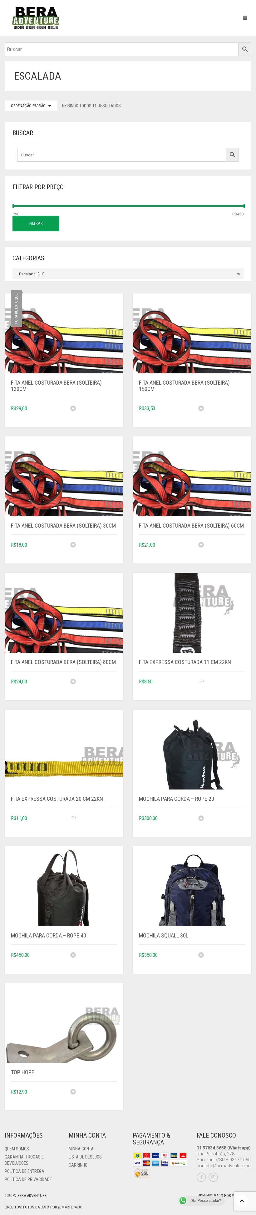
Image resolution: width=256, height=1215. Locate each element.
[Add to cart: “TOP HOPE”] (93, 1096)
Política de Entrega (24, 1171)
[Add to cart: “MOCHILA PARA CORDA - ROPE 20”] (221, 823)
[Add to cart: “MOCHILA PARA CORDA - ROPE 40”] (93, 959)
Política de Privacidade (28, 1179)
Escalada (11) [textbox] (128, 274)
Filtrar (36, 223)
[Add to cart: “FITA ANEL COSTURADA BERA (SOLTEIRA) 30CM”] (93, 549)
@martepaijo (70, 1207)
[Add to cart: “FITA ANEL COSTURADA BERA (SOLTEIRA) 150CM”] (221, 413)
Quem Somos (17, 1148)
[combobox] (128, 274)
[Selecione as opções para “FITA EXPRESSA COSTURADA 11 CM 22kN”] (221, 686)
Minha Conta (81, 1148)
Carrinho (78, 1165)
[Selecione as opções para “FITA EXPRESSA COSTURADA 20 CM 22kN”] (93, 823)
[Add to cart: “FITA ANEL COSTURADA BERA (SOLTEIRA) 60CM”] (221, 549)
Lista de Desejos (85, 1156)
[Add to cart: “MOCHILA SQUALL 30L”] (221, 959)
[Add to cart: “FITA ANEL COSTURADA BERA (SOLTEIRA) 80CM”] (93, 686)
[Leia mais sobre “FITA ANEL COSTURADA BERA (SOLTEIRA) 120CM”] (93, 413)
